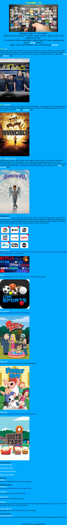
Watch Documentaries (7, 475)
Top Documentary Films (7, 471)
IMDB (65, 54)
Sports (2, 275)
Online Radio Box (5, 509)
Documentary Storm (6, 468)
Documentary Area (6, 464)
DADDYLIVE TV (5, 218)
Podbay (2, 480)
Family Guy (3, 361)
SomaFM (3, 502)
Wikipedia (6, 56)
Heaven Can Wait (10, 159)
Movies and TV (5, 250)
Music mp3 (3, 486)
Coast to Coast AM (6, 515)
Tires (5, 49)
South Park (3, 412)
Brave (32, 42)
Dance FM (3, 492)
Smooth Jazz (4, 497)
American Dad (4, 311)
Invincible (7, 105)
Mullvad (55, 45)
